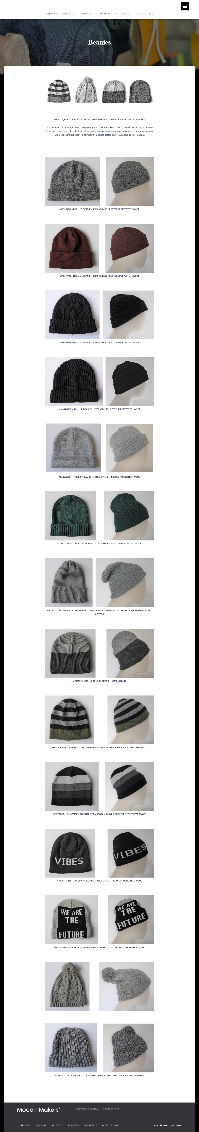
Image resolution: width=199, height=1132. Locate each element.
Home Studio (52, 14)
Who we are (69, 14)
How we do (104, 14)
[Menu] (185, 6)
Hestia (155, 1125)
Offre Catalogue (145, 14)
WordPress (177, 1125)
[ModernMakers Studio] (99, 5)
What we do (87, 14)
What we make (123, 14)
